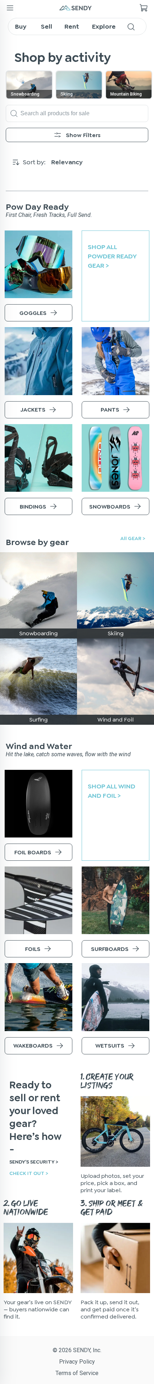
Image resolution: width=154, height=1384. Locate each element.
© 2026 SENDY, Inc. (77, 1350)
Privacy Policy (77, 1361)
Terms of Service (77, 1373)
